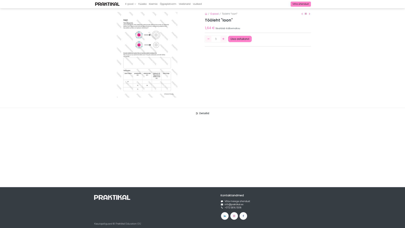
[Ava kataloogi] (306, 13)
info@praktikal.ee (234, 204)
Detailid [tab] (204, 113)
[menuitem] (142, 4)
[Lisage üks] (223, 39)
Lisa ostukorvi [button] (240, 39)
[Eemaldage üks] (208, 39)
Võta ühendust (301, 4)
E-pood (214, 13)
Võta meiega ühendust (237, 201)
